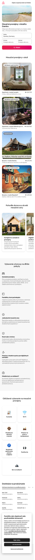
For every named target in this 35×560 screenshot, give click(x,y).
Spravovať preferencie (17, 549)
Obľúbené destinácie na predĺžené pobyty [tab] (13, 487)
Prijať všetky (16, 540)
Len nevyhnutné (16, 544)
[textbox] (9, 42)
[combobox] (16, 36)
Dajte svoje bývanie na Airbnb (21, 3)
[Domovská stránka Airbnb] (3, 2)
